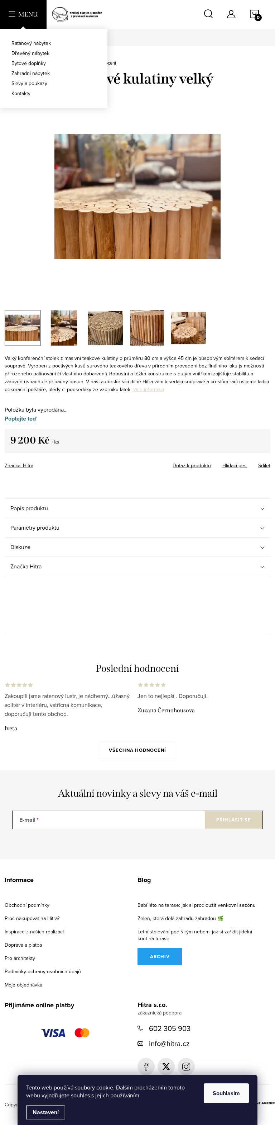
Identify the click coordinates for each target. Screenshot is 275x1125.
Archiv (160, 956)
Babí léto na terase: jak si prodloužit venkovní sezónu (197, 905)
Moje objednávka (23, 984)
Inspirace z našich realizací (34, 931)
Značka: (19, 465)
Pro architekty (20, 958)
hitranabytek (166, 1066)
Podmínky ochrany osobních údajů (43, 971)
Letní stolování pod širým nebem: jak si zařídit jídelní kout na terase (195, 935)
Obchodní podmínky (27, 905)
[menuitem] (53, 43)
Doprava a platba (23, 944)
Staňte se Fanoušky (146, 1066)
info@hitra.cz (169, 1043)
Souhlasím (226, 1093)
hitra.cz (186, 1066)
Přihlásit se (233, 819)
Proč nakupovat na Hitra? (32, 918)
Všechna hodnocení (137, 750)
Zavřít (49, 463)
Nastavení (46, 1112)
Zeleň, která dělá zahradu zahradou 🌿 (180, 918)
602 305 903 (169, 1028)
